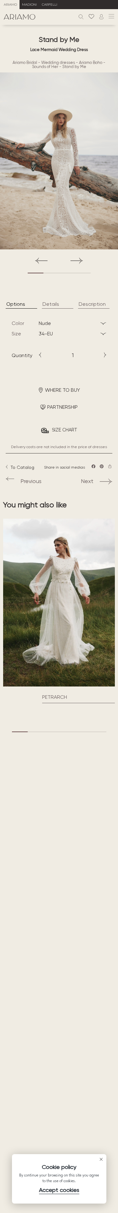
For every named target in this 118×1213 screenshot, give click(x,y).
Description (92, 304)
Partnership (62, 407)
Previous (41, 260)
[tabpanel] (59, 160)
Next (76, 260)
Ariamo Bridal (25, 62)
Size (16, 334)
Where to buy (62, 390)
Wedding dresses (58, 62)
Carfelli (49, 5)
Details (50, 304)
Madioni (29, 5)
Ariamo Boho (90, 62)
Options (15, 304)
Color (18, 323)
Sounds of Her (45, 66)
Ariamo (10, 5)
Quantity (22, 355)
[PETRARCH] (59, 684)
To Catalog (22, 467)
